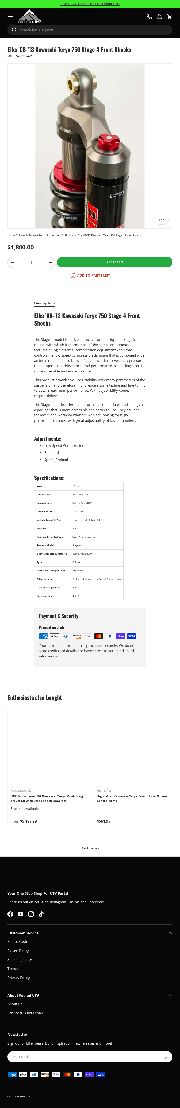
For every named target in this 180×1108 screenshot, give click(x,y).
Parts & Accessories (30, 235)
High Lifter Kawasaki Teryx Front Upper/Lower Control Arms (132, 798)
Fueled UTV (23, 1096)
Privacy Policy (19, 977)
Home (11, 235)
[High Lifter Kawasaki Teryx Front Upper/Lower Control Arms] (133, 748)
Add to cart (114, 262)
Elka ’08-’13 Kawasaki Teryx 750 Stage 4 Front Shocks (109, 235)
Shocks (69, 235)
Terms (13, 968)
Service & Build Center (25, 1013)
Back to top (90, 848)
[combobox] (90, 30)
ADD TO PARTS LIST (93, 275)
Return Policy (18, 950)
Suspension (53, 235)
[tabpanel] (90, 456)
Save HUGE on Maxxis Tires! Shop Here (90, 4)
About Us (15, 1003)
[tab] (44, 303)
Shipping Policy (20, 959)
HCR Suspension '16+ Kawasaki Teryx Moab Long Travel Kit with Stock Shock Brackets (47, 798)
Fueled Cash (17, 941)
